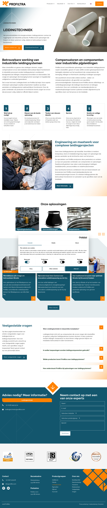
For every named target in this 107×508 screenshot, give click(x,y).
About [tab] (77, 242)
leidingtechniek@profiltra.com (15, 409)
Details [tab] (53, 242)
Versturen (65, 433)
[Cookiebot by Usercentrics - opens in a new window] (80, 238)
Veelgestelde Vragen (76, 490)
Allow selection (53, 268)
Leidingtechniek (56, 484)
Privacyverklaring (83, 504)
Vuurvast (54, 491)
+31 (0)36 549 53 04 (12, 405)
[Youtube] (8, 488)
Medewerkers (76, 487)
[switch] (44, 262)
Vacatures (75, 484)
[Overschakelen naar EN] (90, 4)
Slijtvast (54, 489)
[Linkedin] (3, 488)
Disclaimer (101, 504)
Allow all (76, 268)
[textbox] (82, 413)
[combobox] (82, 413)
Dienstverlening (76, 482)
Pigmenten (55, 487)
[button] (99, 234)
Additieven (55, 480)
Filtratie (54, 482)
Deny (31, 268)
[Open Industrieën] (64, 4)
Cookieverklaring (93, 504)
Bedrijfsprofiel (76, 480)
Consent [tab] (30, 242)
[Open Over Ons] (74, 4)
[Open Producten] (54, 4)
